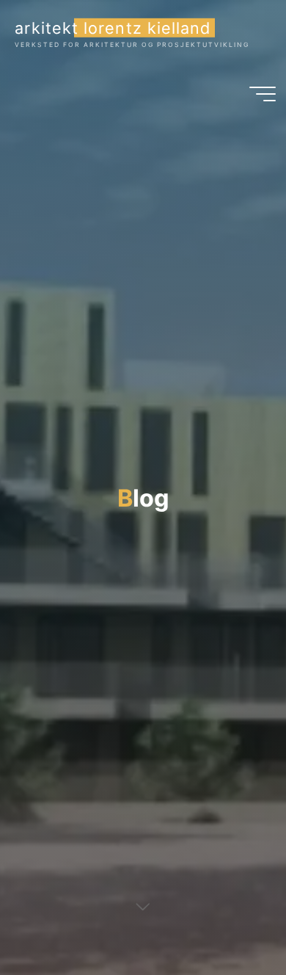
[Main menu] (262, 94)
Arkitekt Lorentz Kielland (112, 27)
